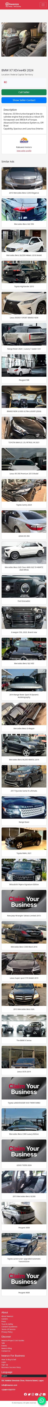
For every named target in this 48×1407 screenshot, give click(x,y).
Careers (4, 1319)
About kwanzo (7, 1316)
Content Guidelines (9, 1326)
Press (3, 1321)
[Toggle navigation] (43, 4)
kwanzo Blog (6, 1348)
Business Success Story (11, 1367)
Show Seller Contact (24, 100)
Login (3, 1362)
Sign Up (4, 1364)
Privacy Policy (6, 1332)
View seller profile (24, 151)
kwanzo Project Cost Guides (12, 1340)
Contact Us (5, 1351)
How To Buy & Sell (8, 1359)
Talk (3, 1343)
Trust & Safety (7, 1324)
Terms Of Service (8, 1329)
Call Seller (24, 92)
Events (4, 1345)
